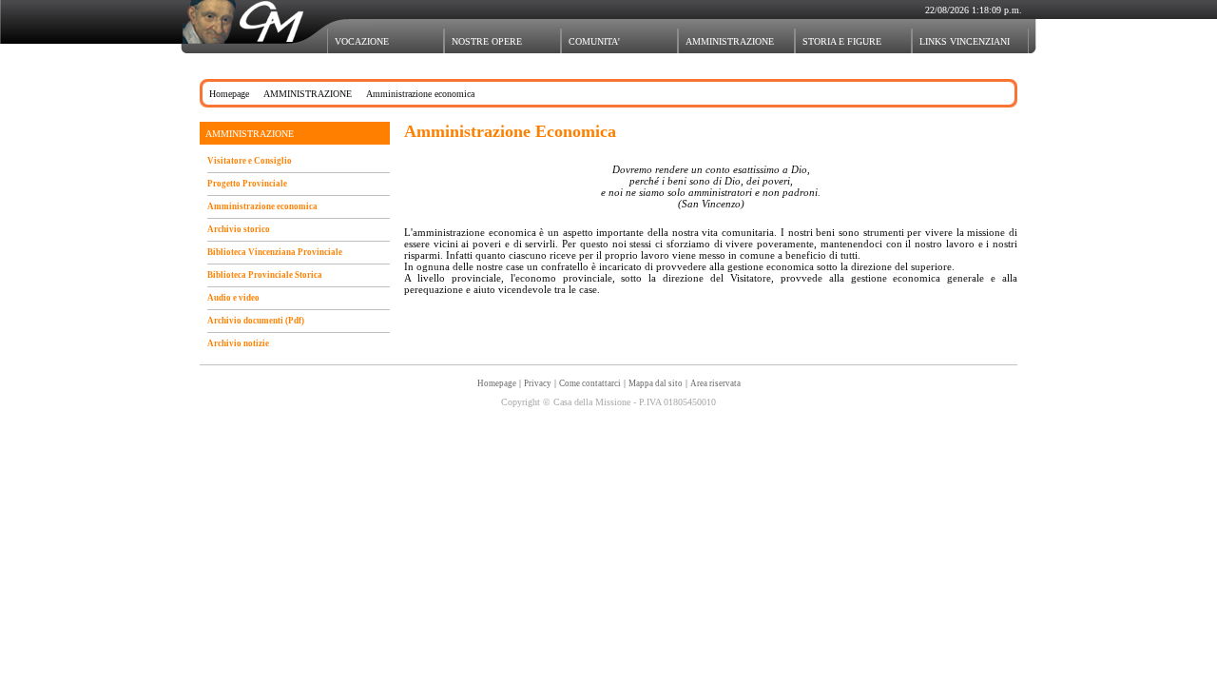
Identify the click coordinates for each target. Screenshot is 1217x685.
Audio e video (233, 298)
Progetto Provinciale (247, 183)
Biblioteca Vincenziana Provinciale (274, 252)
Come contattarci (590, 383)
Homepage (229, 93)
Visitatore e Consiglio (249, 161)
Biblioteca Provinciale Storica (264, 275)
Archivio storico (238, 229)
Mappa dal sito (655, 383)
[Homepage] (250, 15)
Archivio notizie (238, 343)
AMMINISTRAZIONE (307, 93)
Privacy (537, 383)
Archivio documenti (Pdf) (255, 320)
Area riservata (715, 383)
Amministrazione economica (262, 206)
